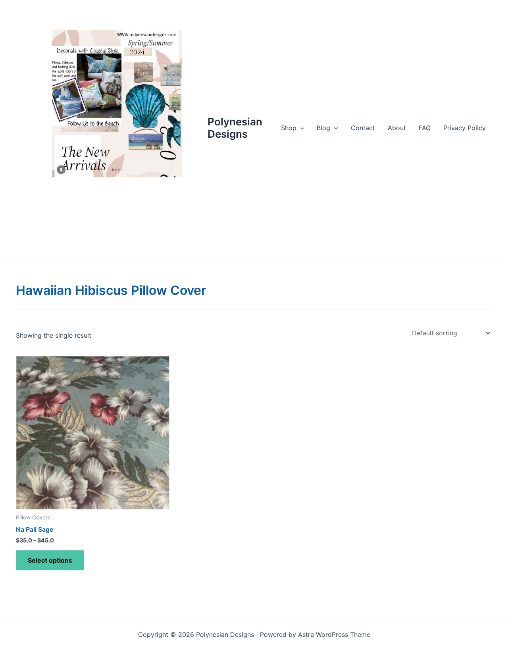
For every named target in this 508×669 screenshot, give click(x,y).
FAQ (425, 128)
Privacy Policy (464, 128)
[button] (300, 128)
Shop (288, 128)
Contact (363, 128)
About (397, 128)
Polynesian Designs (235, 127)
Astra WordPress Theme (334, 634)
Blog (323, 128)
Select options (50, 560)
